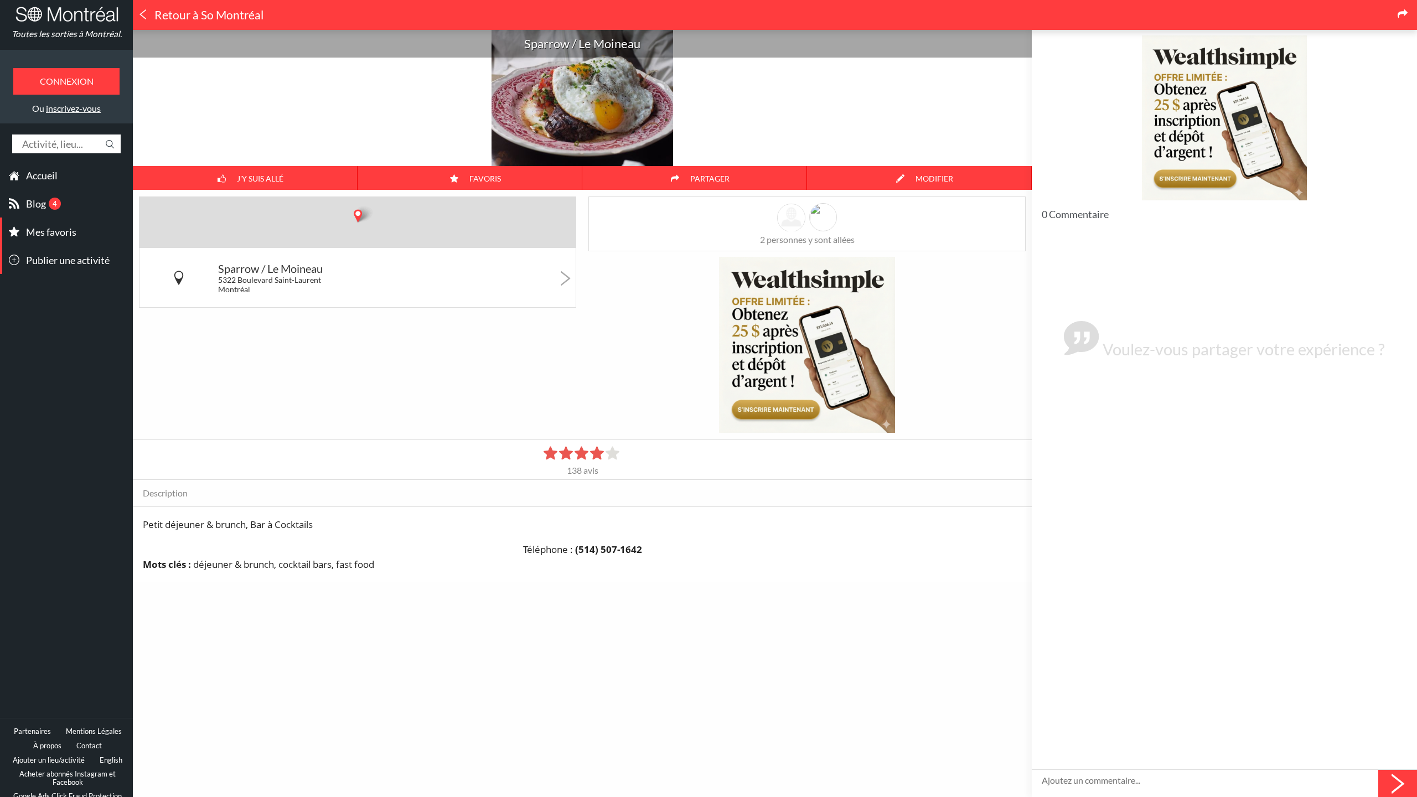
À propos (47, 746)
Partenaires (32, 731)
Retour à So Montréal (207, 15)
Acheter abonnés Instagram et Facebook (67, 778)
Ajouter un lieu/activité (49, 760)
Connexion (67, 81)
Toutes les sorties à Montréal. (67, 34)
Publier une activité (68, 260)
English (111, 760)
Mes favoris (51, 232)
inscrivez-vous (73, 108)
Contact (89, 746)
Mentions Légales (94, 731)
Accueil (42, 175)
